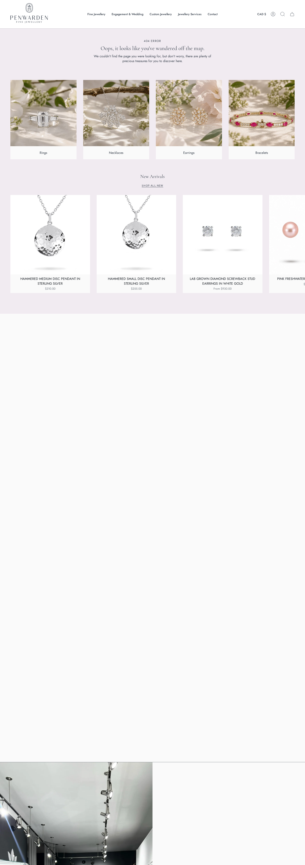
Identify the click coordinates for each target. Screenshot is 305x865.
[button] (96, 14)
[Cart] (292, 14)
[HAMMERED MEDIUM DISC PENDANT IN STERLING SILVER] (50, 235)
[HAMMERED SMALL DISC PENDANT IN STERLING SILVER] (136, 235)
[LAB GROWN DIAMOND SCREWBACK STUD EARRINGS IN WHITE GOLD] (222, 235)
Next (299, 235)
